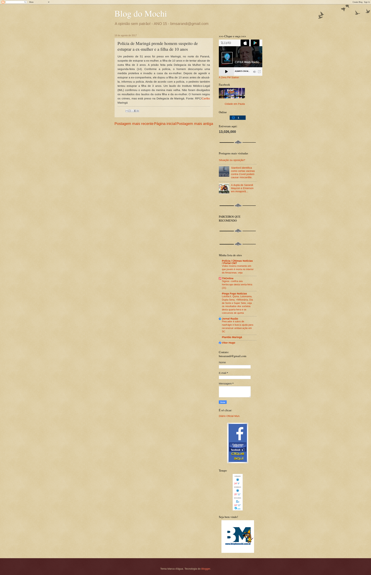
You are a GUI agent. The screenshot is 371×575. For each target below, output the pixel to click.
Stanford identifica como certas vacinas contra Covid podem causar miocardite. (243, 172)
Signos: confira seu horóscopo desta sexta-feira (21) (237, 284)
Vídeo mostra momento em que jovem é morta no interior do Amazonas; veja (238, 269)
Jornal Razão (230, 318)
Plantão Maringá (232, 337)
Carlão (206, 98)
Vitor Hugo (228, 342)
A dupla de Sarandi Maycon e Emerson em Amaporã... (242, 188)
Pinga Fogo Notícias (234, 293)
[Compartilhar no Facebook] (135, 110)
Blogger (205, 568)
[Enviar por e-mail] (126, 110)
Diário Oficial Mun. (229, 415)
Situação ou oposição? (232, 160)
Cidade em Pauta (235, 103)
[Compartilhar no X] (132, 110)
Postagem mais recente (133, 124)
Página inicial (165, 124)
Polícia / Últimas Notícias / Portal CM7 (237, 262)
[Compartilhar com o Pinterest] (137, 110)
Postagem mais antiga (194, 124)
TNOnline (227, 278)
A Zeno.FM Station (229, 77)
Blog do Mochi (140, 13)
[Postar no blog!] (129, 110)
